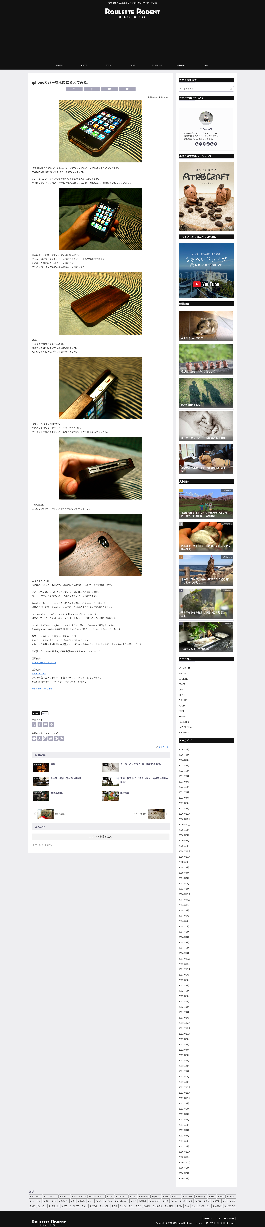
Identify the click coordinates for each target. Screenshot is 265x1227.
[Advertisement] (132, 40)
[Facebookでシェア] (92, 89)
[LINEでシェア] (127, 89)
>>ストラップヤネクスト (44, 662)
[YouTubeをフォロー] (50, 738)
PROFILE (208, 1218)
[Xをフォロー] (39, 738)
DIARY (37, 713)
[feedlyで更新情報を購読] (56, 738)
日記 (46, 713)
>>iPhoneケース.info (42, 688)
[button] (231, 88)
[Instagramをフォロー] (45, 738)
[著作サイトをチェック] (34, 738)
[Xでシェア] (74, 89)
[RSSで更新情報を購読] (61, 738)
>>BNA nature (39, 673)
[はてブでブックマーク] (109, 89)
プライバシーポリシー (224, 1218)
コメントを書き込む (101, 836)
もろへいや (206, 129)
